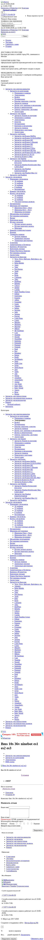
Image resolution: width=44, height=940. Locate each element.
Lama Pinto (18, 318)
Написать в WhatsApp (9, 8)
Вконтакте (6, 886)
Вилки (12, 218)
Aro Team (18, 384)
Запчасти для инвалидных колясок (18, 398)
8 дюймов (18, 187)
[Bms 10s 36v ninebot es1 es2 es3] (13, 766)
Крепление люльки (17, 249)
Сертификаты (11, 871)
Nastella (17, 335)
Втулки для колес (16, 222)
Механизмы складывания (20, 214)
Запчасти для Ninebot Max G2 (25, 173)
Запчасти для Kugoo (17, 134)
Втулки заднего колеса (23, 224)
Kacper (17, 316)
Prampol (17, 345)
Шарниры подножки (22, 212)
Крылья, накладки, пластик (25, 101)
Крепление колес (16, 220)
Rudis (16, 357)
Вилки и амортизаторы (23, 107)
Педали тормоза (20, 236)
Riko (16, 273)
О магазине (10, 856)
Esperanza (18, 296)
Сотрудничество (12, 869)
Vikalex (17, 306)
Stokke (16, 288)
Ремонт (8, 402)
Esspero (17, 298)
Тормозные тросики (22, 238)
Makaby (17, 322)
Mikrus (17, 329)
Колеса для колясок (17, 193)
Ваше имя (4, 807)
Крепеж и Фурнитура (18, 247)
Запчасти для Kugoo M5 (23, 140)
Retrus (16, 355)
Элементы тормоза (17, 234)
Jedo (16, 312)
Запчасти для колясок (13, 177)
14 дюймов (18, 185)
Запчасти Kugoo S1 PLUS (24, 154)
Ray (15, 351)
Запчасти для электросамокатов (17, 89)
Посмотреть (25, 935)
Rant (16, 349)
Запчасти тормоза (21, 103)
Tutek (16, 372)
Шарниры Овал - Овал (23, 208)
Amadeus (17, 378)
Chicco (17, 286)
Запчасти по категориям (19, 91)
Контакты (9, 406)
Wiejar (16, 376)
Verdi (16, 271)
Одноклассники (23, 886)
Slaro (16, 361)
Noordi (17, 337)
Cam (16, 333)
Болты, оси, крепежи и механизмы (27, 105)
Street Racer (18, 367)
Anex (16, 265)
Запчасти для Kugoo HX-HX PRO (27, 152)
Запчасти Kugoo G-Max (23, 157)
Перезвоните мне (8, 26)
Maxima (17, 327)
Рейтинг (4, 824)
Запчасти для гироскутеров (15, 396)
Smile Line (18, 363)
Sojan (16, 365)
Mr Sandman (19, 331)
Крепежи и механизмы (23, 126)
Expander (17, 302)
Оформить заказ (37, 939)
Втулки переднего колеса (24, 226)
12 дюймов (18, 183)
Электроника (19, 95)
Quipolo (17, 347)
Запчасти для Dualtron (18, 175)
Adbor (16, 300)
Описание (9, 793)
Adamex (17, 261)
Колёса (17, 97)
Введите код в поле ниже (10, 826)
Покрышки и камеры (22, 93)
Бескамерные (19, 189)
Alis (15, 374)
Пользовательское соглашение (17, 861)
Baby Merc (18, 386)
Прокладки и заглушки (23, 130)
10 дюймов (18, 181)
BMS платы (9, 762)
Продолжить (38, 830)
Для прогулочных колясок (24, 202)
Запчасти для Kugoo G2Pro (24, 148)
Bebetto (17, 284)
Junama (17, 314)
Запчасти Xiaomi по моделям (25, 116)
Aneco (16, 390)
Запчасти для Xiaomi (18, 113)
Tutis (16, 267)
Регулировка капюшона (19, 216)
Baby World (18, 388)
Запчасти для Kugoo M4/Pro (25, 136)
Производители (12, 863)
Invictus (17, 310)
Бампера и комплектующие (20, 230)
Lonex (16, 320)
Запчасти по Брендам (18, 257)
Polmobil (17, 343)
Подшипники (19, 99)
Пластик (17, 122)
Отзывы (8, 46)
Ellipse (16, 294)
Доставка (9, 42)
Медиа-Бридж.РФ (31, 923)
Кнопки (13, 232)
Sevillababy (18, 359)
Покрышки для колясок (19, 179)
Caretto (17, 290)
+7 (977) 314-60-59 (8, 14)
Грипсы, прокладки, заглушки (26, 109)
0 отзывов (25, 775)
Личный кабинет (13, 404)
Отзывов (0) (10, 795)
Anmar (16, 382)
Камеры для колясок (17, 191)
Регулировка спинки (18, 253)
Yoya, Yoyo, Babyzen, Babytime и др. (28, 259)
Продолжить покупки (9, 939)
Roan (16, 275)
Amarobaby (18, 380)
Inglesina (17, 341)
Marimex (17, 324)
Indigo (16, 308)
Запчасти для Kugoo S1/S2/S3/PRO (27, 138)
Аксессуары (19, 111)
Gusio (16, 304)
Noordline (18, 339)
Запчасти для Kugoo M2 (23, 144)
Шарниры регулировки (19, 206)
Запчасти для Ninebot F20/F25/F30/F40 (22, 170)
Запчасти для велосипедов (15, 400)
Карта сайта (10, 865)
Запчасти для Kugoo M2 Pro (25, 150)
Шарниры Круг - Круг (23, 210)
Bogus (16, 394)
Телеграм (25, 8)
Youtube (13, 886)
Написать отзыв (8, 789)
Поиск (25, 36)
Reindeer (17, 353)
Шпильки (18, 228)
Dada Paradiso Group (22, 292)
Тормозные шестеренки (23, 240)
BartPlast (17, 281)
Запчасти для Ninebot (18, 159)
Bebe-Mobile (19, 263)
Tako (16, 279)
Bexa (16, 392)
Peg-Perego (18, 269)
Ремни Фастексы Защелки (20, 251)
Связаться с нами (12, 44)
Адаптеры (14, 243)
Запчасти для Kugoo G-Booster (26, 142)
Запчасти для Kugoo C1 (23, 146)
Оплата (8, 40)
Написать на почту (8, 32)
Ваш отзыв (5, 817)
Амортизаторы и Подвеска (20, 245)
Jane (16, 370)
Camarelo (17, 277)
